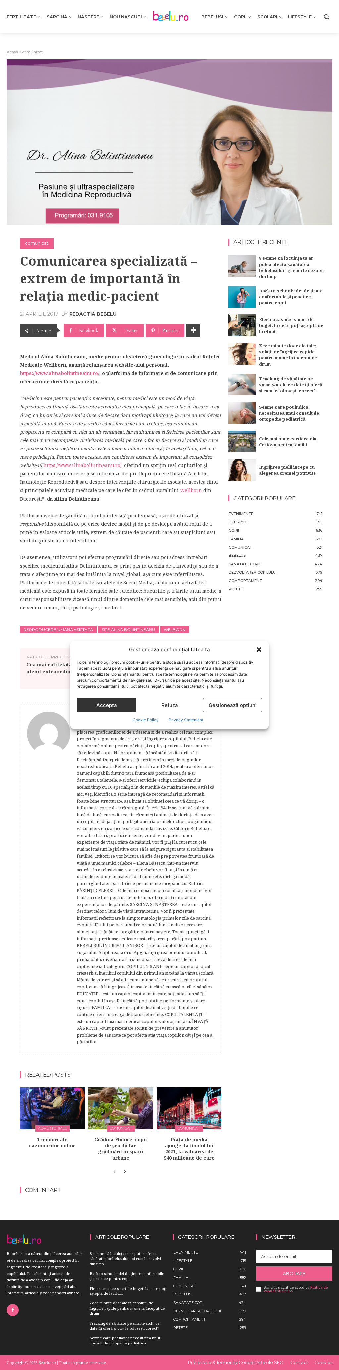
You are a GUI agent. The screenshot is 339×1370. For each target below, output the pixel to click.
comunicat (32, 51)
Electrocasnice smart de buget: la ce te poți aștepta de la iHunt (291, 325)
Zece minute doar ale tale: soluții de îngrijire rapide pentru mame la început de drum (288, 355)
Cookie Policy (146, 719)
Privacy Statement (186, 719)
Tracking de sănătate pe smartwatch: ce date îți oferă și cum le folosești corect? (290, 385)
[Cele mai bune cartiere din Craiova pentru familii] (241, 441)
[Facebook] (13, 1310)
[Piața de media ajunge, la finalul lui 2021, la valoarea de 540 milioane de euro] (189, 1108)
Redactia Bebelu (93, 314)
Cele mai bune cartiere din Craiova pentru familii (287, 442)
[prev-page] (114, 1172)
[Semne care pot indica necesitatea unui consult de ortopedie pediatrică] (241, 413)
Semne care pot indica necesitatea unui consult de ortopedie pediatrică (289, 413)
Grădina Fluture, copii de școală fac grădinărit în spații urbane (120, 1148)
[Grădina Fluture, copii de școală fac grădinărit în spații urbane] (120, 1108)
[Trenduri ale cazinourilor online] (52, 1108)
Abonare (294, 1273)
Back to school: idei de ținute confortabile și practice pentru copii (291, 297)
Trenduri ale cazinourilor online (52, 1142)
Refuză (169, 705)
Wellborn (191, 490)
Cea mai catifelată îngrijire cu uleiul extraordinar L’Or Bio (64, 668)
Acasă (12, 51)
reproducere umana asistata (58, 629)
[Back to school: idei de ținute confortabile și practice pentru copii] (241, 297)
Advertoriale (52, 1128)
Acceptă (106, 705)
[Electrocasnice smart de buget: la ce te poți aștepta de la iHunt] (241, 325)
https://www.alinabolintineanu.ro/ (59, 373)
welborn (174, 629)
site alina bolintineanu (128, 629)
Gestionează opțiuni (233, 705)
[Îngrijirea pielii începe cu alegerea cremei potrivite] (241, 470)
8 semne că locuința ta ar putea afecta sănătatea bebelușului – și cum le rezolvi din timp (291, 267)
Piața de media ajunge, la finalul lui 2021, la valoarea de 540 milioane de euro (189, 1148)
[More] (193, 330)
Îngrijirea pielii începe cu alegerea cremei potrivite (287, 470)
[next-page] (125, 1172)
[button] (259, 649)
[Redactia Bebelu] (48, 879)
